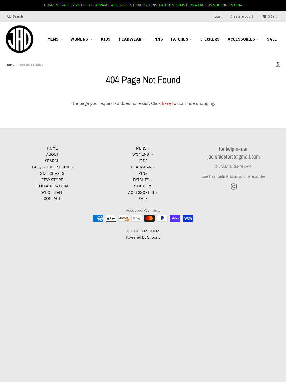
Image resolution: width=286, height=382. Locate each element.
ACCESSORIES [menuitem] (241, 39)
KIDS (143, 160)
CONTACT (52, 198)
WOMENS (141, 154)
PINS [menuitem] (158, 39)
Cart (272, 16)
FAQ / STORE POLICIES (52, 166)
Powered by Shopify (143, 237)
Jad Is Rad (150, 231)
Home (10, 65)
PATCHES (141, 179)
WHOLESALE (52, 192)
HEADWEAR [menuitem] (130, 39)
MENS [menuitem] (52, 39)
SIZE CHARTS (52, 173)
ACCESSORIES (141, 192)
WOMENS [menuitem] (79, 39)
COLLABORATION (52, 185)
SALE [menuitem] (272, 39)
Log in (218, 16)
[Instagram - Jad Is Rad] (277, 64)
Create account (242, 16)
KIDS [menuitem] (106, 39)
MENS (141, 148)
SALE (143, 198)
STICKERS (143, 185)
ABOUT (52, 154)
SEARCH (52, 160)
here (166, 103)
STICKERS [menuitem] (210, 39)
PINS (143, 173)
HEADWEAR (141, 166)
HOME (52, 148)
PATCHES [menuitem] (179, 39)
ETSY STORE (52, 179)
